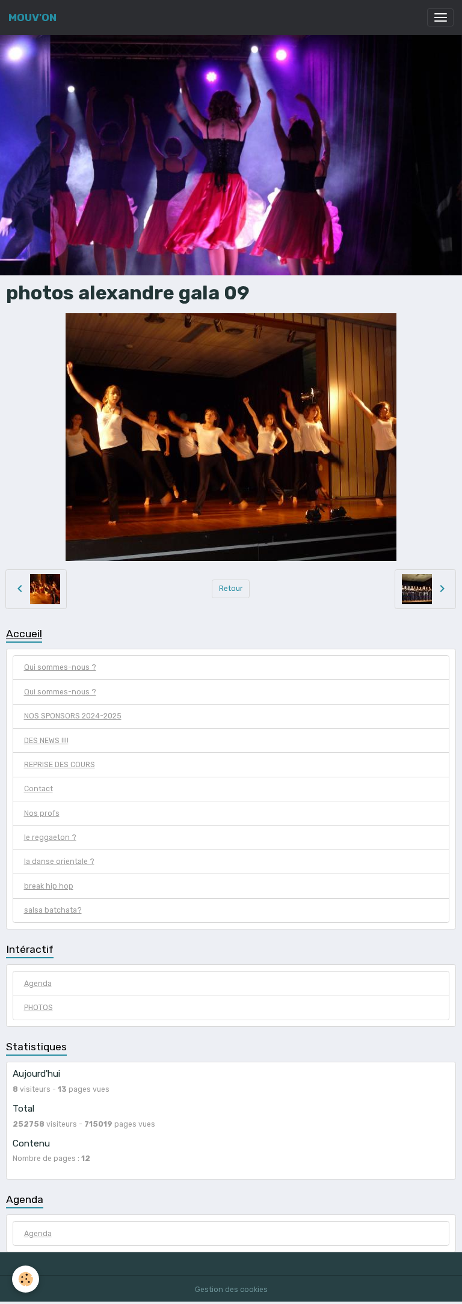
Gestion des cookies (231, 1289)
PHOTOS (38, 1007)
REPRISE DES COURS (59, 765)
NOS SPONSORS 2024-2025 (73, 716)
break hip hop (48, 886)
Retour (231, 588)
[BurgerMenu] (440, 17)
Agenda (38, 983)
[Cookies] (25, 1279)
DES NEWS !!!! (46, 740)
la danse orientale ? (59, 861)
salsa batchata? (53, 910)
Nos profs (42, 813)
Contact (38, 789)
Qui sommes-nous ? (60, 667)
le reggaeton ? (50, 837)
